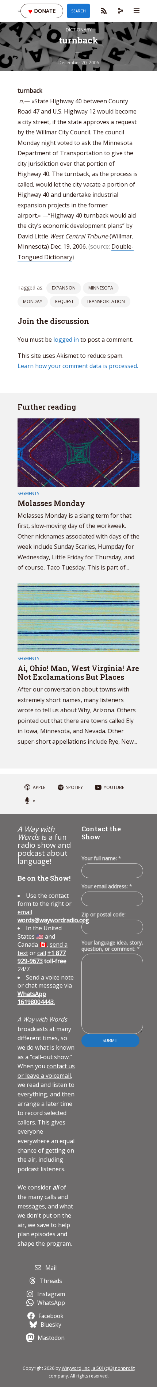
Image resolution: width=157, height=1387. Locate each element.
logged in (66, 340)
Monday (32, 301)
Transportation (106, 301)
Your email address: (106, 886)
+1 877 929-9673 (42, 957)
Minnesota (100, 288)
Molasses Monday (51, 503)
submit (110, 1040)
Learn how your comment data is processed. (78, 366)
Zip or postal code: (103, 914)
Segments (28, 493)
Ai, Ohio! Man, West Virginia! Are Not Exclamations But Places (78, 672)
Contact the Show (101, 832)
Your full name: (101, 858)
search (78, 11)
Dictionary (79, 30)
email (53, 916)
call (41, 953)
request (64, 301)
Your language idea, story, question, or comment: (112, 945)
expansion (64, 288)
